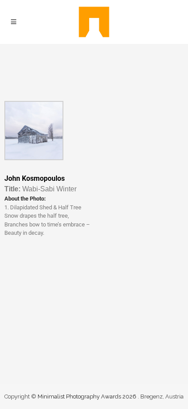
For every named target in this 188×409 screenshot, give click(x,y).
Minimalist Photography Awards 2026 (88, 396)
